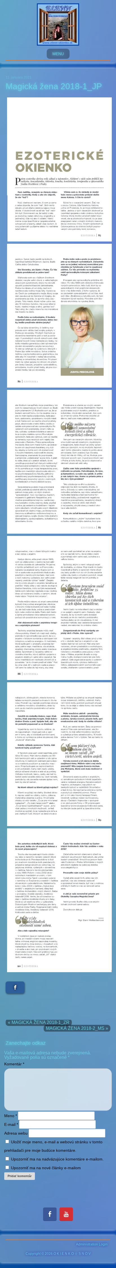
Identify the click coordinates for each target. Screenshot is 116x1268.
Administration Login (92, 1244)
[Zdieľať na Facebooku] (15, 987)
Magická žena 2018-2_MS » (77, 1028)
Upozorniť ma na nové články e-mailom (46, 1168)
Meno (10, 1115)
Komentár (14, 1064)
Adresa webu (16, 1133)
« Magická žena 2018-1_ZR (39, 1022)
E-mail (11, 1124)
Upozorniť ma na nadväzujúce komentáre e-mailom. (57, 1159)
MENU (58, 54)
